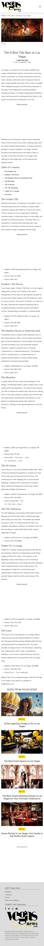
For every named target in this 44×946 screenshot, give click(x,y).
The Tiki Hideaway (11, 188)
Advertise (8, 892)
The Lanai (8, 194)
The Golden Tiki (10, 171)
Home (3, 16)
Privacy (7, 897)
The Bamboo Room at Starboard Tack (18, 178)
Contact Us (8, 895)
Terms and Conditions (12, 900)
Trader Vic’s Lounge (12, 191)
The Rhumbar (9, 181)
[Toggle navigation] (40, 6)
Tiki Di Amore (10, 185)
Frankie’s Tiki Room (12, 175)
